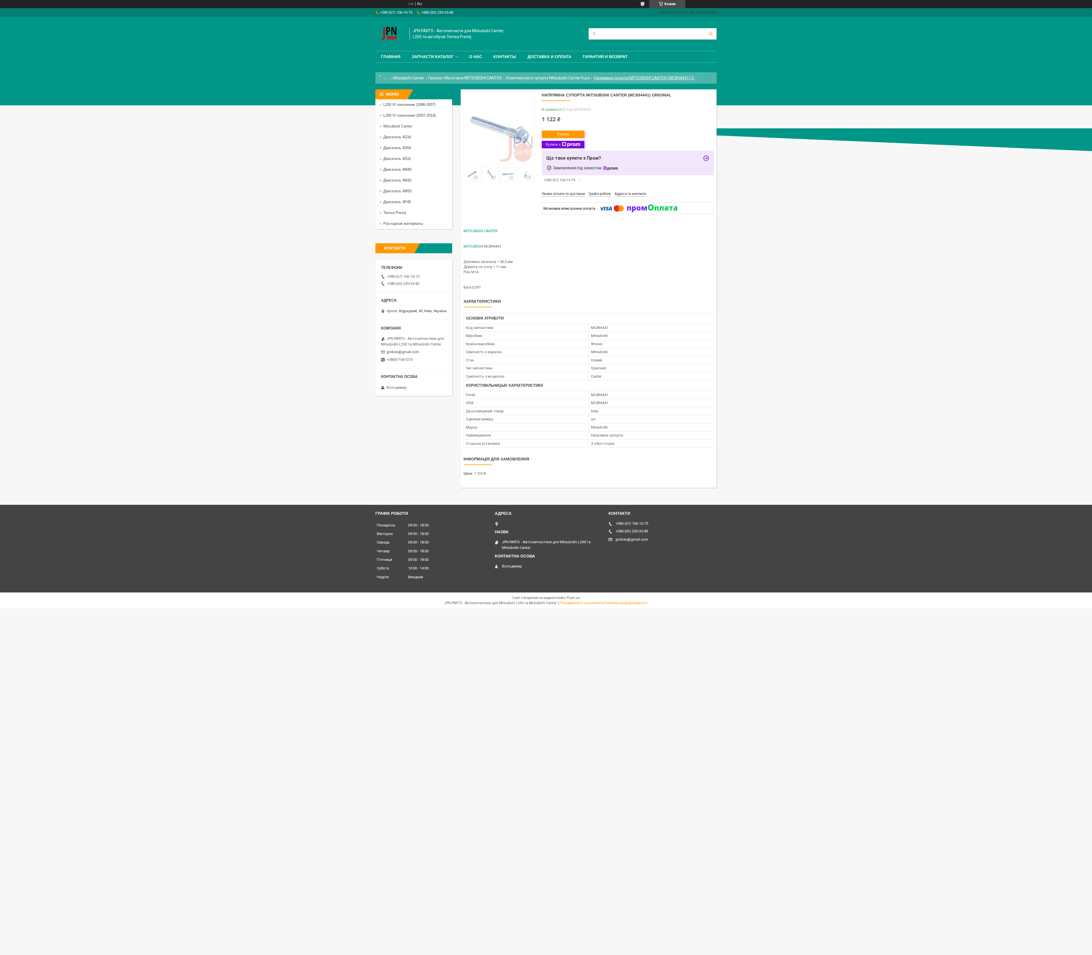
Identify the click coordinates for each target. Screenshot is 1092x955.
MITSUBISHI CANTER (481, 231)
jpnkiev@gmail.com (403, 352)
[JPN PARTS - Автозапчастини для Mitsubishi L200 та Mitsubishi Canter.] (389, 34)
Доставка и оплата (549, 56)
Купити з (553, 144)
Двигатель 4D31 (397, 159)
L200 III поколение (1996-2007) (409, 104)
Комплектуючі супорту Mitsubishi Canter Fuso (548, 78)
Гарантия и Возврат (605, 56)
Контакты (504, 56)
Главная (390, 56)
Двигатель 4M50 (397, 191)
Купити (563, 134)
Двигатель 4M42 (397, 180)
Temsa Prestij (394, 213)
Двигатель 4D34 (397, 137)
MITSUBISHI (473, 246)
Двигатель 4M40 (397, 169)
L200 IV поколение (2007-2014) (409, 115)
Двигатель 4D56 (397, 148)
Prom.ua (573, 598)
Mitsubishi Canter (408, 78)
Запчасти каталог (433, 56)
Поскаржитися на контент (580, 603)
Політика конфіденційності (626, 603)
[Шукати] (711, 34)
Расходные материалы (403, 223)
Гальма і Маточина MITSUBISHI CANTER (465, 78)
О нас (475, 56)
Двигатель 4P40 (397, 202)
